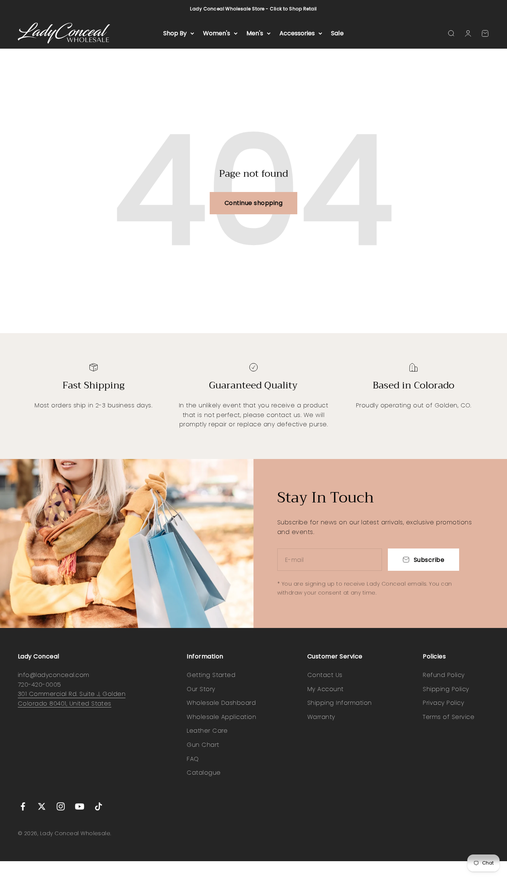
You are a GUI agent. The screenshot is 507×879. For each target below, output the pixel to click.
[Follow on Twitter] (42, 806)
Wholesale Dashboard (221, 703)
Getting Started (211, 675)
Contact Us (325, 675)
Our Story (201, 689)
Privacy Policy (443, 703)
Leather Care (207, 730)
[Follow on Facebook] (23, 806)
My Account (325, 689)
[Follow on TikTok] (99, 806)
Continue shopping (253, 203)
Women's (216, 33)
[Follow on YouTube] (80, 806)
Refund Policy (443, 675)
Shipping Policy (446, 689)
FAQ (193, 759)
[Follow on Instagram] (61, 806)
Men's (254, 33)
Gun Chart (203, 744)
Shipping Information (339, 703)
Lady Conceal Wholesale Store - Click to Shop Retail (253, 9)
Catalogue (203, 772)
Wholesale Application (221, 717)
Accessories (297, 33)
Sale (337, 33)
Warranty (321, 717)
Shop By (175, 33)
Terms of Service (448, 717)
